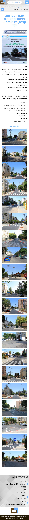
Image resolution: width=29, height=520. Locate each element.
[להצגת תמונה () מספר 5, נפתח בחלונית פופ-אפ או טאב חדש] (14, 204)
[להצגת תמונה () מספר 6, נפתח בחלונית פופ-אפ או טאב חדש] (14, 221)
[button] (27, 2)
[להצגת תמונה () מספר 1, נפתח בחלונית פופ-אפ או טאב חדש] (14, 137)
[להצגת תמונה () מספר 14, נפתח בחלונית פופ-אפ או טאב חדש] (14, 357)
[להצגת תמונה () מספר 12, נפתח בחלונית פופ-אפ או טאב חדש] (14, 323)
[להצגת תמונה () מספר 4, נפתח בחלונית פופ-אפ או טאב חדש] (14, 187)
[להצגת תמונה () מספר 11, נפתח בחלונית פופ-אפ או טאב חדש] (14, 306)
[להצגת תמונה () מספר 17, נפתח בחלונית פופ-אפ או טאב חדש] (14, 408)
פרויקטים (19, 7)
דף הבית (25, 7)
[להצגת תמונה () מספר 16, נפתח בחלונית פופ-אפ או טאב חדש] (14, 391)
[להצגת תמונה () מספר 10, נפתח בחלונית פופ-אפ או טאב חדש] (14, 289)
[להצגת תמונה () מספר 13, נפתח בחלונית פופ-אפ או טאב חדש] (14, 340)
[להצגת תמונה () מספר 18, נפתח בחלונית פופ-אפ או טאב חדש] (14, 425)
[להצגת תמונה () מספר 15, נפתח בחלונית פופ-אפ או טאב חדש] (14, 374)
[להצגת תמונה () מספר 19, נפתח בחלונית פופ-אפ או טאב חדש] (14, 442)
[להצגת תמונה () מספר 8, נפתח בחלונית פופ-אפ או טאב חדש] (14, 255)
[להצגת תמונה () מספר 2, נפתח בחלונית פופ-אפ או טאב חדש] (14, 154)
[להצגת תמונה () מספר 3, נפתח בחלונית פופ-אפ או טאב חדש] (14, 170)
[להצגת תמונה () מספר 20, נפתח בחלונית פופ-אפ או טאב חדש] (14, 459)
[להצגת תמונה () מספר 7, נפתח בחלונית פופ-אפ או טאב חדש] (14, 238)
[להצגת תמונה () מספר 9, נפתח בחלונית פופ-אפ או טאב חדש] (14, 272)
